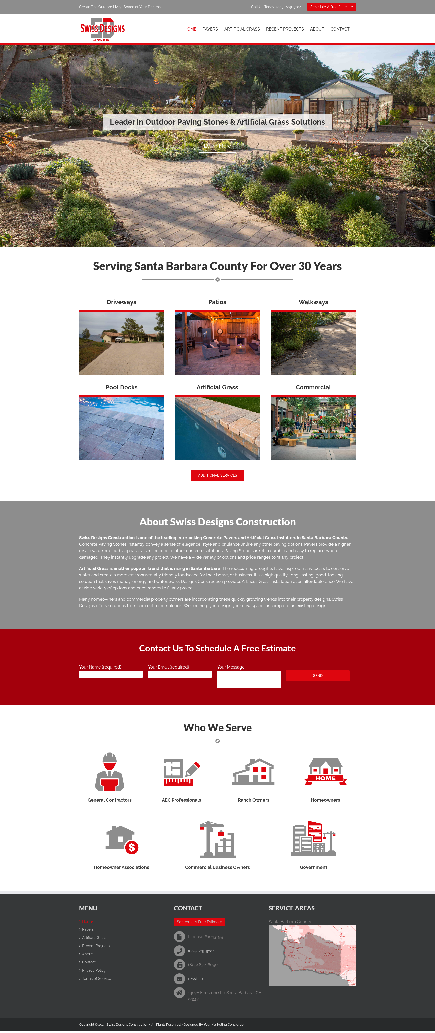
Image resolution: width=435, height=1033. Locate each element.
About (87, 954)
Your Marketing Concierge (224, 1024)
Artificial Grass (94, 937)
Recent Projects (96, 946)
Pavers (88, 929)
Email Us (195, 979)
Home (87, 921)
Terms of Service (96, 978)
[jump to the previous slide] (9, 146)
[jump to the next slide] (426, 146)
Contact (89, 962)
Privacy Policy (94, 970)
